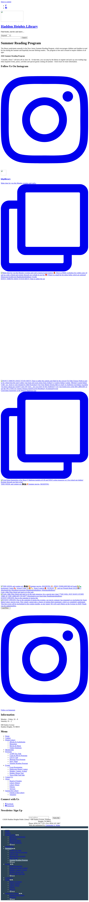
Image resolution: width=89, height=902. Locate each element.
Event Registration (16, 767)
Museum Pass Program (17, 759)
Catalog (8, 738)
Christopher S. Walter (52, 825)
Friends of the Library (17, 793)
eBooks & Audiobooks (17, 742)
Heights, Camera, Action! (18, 771)
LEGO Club (14, 757)
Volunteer (13, 795)
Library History (15, 783)
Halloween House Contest (19, 769)
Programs (8, 752)
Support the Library (12, 791)
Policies (12, 787)
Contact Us (9, 777)
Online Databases (16, 748)
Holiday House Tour (17, 773)
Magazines (13, 744)
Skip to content (6, 2)
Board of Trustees (16, 781)
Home (7, 736)
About (7, 779)
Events (7, 765)
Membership (9, 750)
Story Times (14, 761)
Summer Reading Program (19, 763)
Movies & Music (15, 746)
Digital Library (10, 740)
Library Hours (14, 785)
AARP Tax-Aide (15, 754)
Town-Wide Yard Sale (17, 775)
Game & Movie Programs (18, 756)
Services (12, 789)
